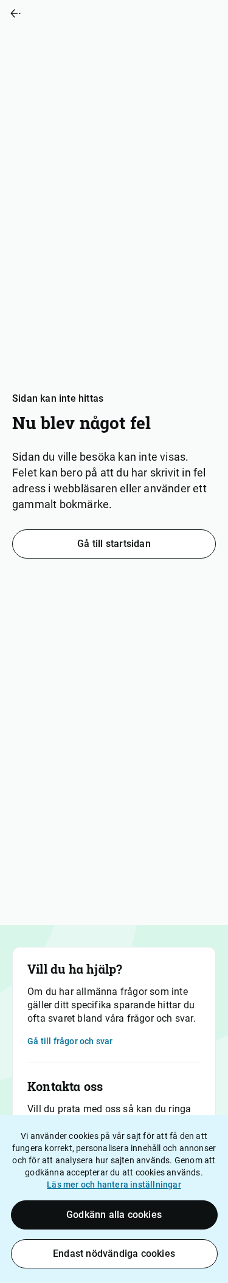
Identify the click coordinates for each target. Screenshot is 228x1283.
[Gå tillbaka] (57, 13)
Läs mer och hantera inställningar (114, 1184)
